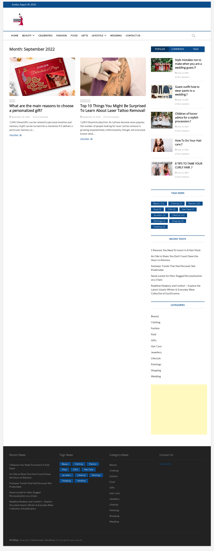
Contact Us (133, 35)
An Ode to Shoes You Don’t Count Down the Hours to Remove (30, 476)
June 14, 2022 (182, 126)
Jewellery (159, 215)
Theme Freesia (37, 540)
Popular (160, 49)
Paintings (159, 221)
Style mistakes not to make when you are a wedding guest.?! (188, 63)
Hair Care (188, 209)
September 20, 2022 (20, 117)
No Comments (41, 117)
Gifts (84, 35)
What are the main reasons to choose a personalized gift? (41, 108)
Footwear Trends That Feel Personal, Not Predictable (30, 485)
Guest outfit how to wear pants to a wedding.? (187, 90)
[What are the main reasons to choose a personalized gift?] (42, 77)
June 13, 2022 (182, 100)
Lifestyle (97, 35)
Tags (195, 49)
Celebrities (45, 35)
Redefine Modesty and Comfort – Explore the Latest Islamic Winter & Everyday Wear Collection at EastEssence (175, 289)
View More (19, 135)
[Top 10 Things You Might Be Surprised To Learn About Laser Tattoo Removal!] (113, 77)
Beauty (26, 35)
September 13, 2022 (91, 117)
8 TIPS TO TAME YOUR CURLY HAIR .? (188, 165)
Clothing (176, 203)
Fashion (61, 35)
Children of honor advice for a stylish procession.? (186, 117)
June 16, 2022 (182, 173)
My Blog (13, 539)
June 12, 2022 (182, 73)
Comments (177, 49)
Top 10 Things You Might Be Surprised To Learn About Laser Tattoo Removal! (113, 108)
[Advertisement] (179, 409)
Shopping (178, 221)
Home (14, 35)
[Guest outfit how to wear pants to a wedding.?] (162, 86)
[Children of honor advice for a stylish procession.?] (162, 113)
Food (74, 35)
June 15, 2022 (182, 150)
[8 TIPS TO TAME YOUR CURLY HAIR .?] (162, 163)
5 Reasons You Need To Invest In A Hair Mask (176, 250)
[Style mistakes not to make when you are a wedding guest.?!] (162, 59)
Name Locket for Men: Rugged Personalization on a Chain (25, 494)
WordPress (50, 540)
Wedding (116, 35)
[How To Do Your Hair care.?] (162, 140)
